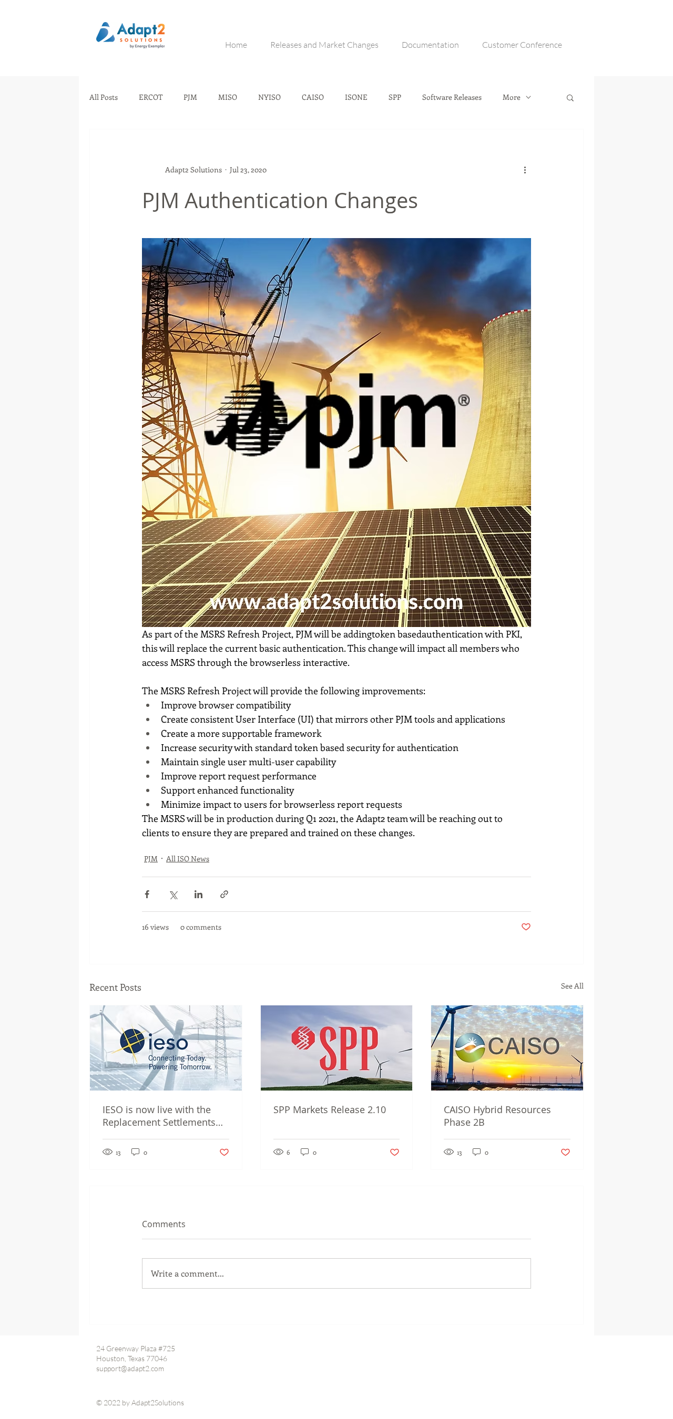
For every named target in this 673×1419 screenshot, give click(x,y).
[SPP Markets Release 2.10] (337, 1048)
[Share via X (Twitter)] (173, 894)
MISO (227, 97)
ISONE (356, 97)
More (512, 97)
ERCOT (150, 97)
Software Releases (452, 97)
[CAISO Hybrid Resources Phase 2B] (507, 1048)
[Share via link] (224, 894)
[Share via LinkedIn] (198, 894)
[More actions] (524, 169)
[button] (570, 97)
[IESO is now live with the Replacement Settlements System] (166, 1048)
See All (572, 986)
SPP (395, 97)
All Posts (103, 97)
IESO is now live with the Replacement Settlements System (159, 1115)
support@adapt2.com (130, 1368)
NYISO (269, 97)
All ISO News (187, 858)
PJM (190, 97)
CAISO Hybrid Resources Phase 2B (497, 1115)
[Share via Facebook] (147, 894)
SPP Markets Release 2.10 (329, 1109)
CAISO (313, 97)
